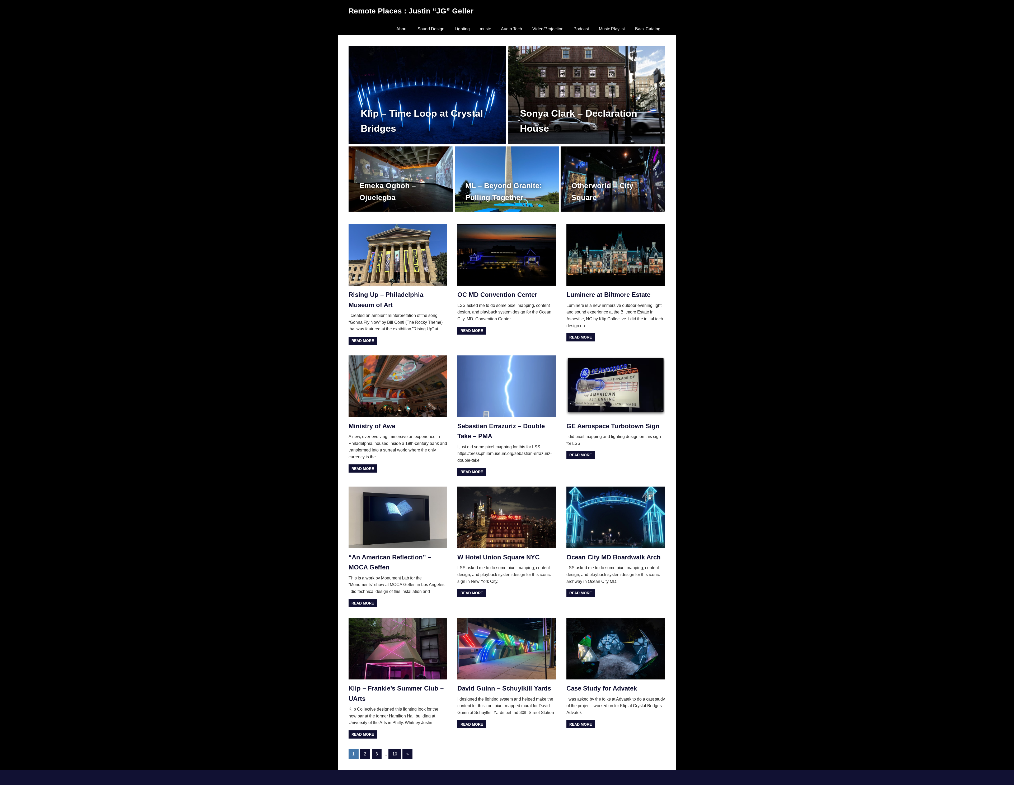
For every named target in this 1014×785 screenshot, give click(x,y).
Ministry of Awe (372, 426)
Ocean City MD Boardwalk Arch (613, 557)
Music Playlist (612, 29)
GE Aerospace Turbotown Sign (613, 426)
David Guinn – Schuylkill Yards (504, 688)
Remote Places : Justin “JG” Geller (411, 11)
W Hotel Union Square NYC (498, 557)
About (401, 29)
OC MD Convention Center (497, 294)
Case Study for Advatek (601, 688)
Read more (362, 341)
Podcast (581, 29)
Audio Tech (511, 29)
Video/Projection (548, 29)
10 (394, 754)
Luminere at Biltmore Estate (608, 294)
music (485, 29)
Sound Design (430, 29)
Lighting (462, 29)
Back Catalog (647, 29)
